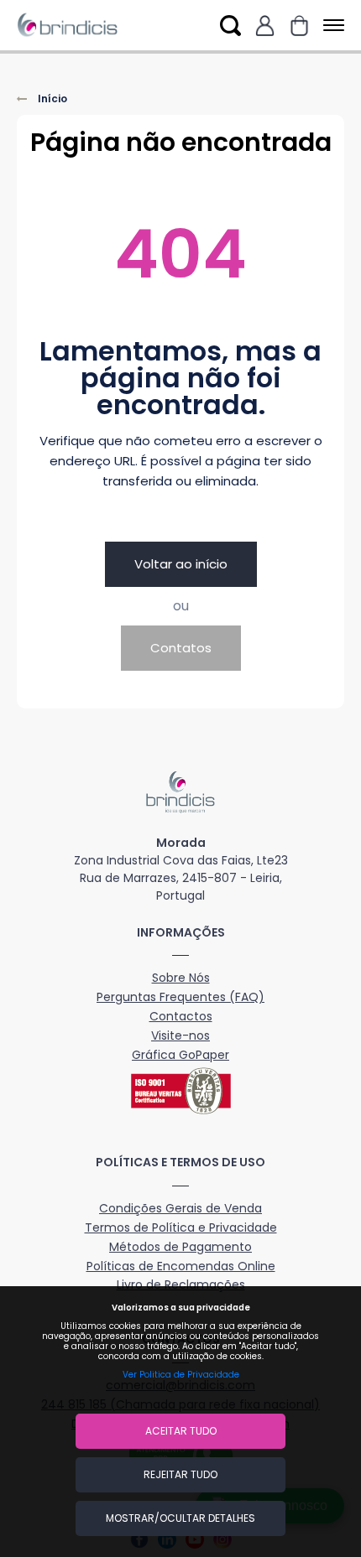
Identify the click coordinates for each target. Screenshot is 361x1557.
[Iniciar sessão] (264, 25)
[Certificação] (180, 1091)
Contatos (181, 648)
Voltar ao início (181, 564)
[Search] (230, 25)
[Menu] (330, 25)
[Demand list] (299, 25)
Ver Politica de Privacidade (181, 1374)
